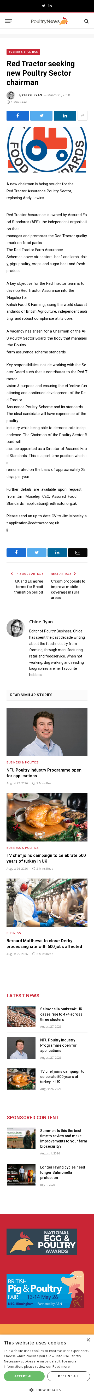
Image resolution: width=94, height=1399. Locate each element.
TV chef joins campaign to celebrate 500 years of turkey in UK (46, 858)
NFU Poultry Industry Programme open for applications (44, 773)
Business (14, 933)
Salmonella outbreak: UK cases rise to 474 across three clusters (61, 1014)
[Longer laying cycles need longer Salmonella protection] (21, 1175)
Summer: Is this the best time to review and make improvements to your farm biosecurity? (63, 1138)
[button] (47, 1390)
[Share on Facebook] (18, 116)
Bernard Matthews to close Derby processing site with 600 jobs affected (44, 943)
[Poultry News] (50, 21)
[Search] (86, 21)
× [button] (88, 1340)
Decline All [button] (68, 1376)
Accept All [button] (24, 1376)
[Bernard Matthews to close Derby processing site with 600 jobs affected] (47, 903)
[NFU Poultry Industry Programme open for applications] (47, 732)
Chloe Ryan (32, 95)
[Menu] (8, 21)
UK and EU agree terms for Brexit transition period (28, 586)
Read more (61, 1366)
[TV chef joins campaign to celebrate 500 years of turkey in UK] (47, 817)
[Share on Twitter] (41, 116)
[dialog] (47, 1367)
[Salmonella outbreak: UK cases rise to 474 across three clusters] (21, 1017)
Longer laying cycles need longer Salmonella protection (62, 1172)
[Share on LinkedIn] (65, 116)
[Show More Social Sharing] (82, 116)
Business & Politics (23, 51)
